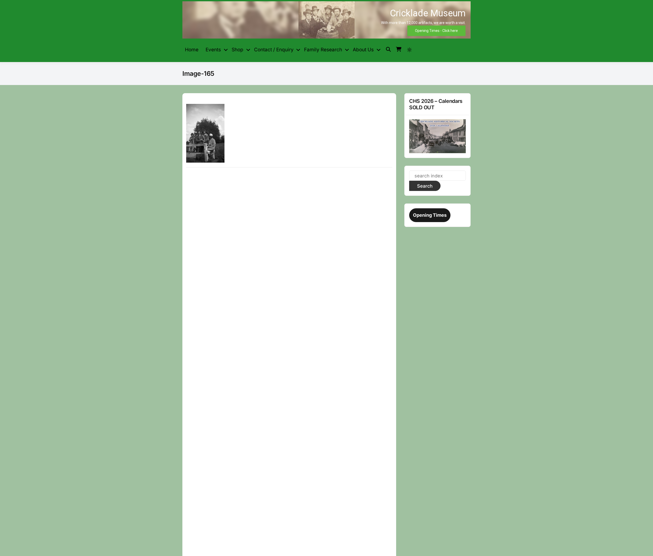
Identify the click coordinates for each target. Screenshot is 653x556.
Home (191, 50)
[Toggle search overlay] (388, 49)
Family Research (323, 50)
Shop (237, 50)
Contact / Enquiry (274, 50)
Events (213, 50)
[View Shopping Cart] (398, 49)
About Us (363, 50)
